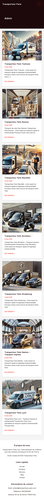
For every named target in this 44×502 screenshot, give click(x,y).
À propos (22, 469)
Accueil (22, 466)
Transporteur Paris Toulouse (17, 64)
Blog (22, 475)
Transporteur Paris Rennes (17, 122)
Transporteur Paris (11, 4)
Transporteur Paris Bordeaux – (18, 236)
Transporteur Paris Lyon (15, 413)
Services (22, 472)
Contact (22, 477)
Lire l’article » (9, 81)
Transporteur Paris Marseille (17, 178)
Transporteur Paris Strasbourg (18, 294)
